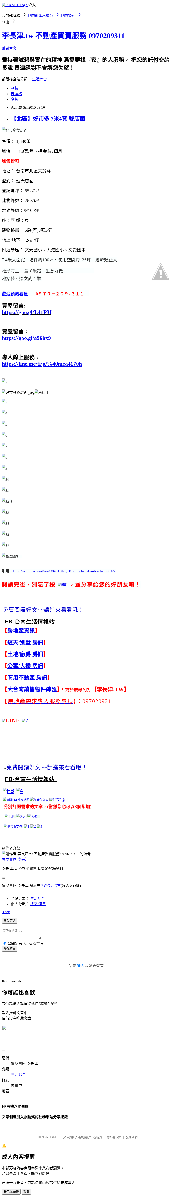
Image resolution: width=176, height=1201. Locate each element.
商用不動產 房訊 (27, 678)
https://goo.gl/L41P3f (26, 312)
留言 (57, 886)
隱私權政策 (113, 1137)
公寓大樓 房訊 (25, 666)
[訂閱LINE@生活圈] (16, 800)
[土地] (9, 816)
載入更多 (10, 921)
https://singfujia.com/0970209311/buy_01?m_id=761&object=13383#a (64, 571)
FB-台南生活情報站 (31, 621)
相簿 (14, 88)
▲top (6, 912)
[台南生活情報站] (8, 791)
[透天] (21, 816)
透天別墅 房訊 (25, 643)
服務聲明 (132, 1137)
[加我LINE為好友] (39, 800)
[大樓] (32, 816)
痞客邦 (46, 886)
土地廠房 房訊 (25, 654)
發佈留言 (10, 949)
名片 (14, 99)
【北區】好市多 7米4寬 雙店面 (48, 119)
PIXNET (54, 1137)
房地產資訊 (21, 631)
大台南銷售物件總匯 (32, 689)
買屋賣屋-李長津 (15, 859)
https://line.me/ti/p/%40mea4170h (42, 364)
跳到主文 (9, 48)
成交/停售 (38, 904)
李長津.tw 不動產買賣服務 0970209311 (63, 35)
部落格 (16, 94)
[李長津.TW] (13, 826)
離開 (26, 1192)
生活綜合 (39, 79)
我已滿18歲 (11, 1192)
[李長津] (19, 791)
